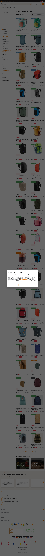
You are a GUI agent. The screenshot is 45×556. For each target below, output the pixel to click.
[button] (21, 280)
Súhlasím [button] (33, 285)
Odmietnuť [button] (22, 285)
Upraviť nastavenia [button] (13, 285)
